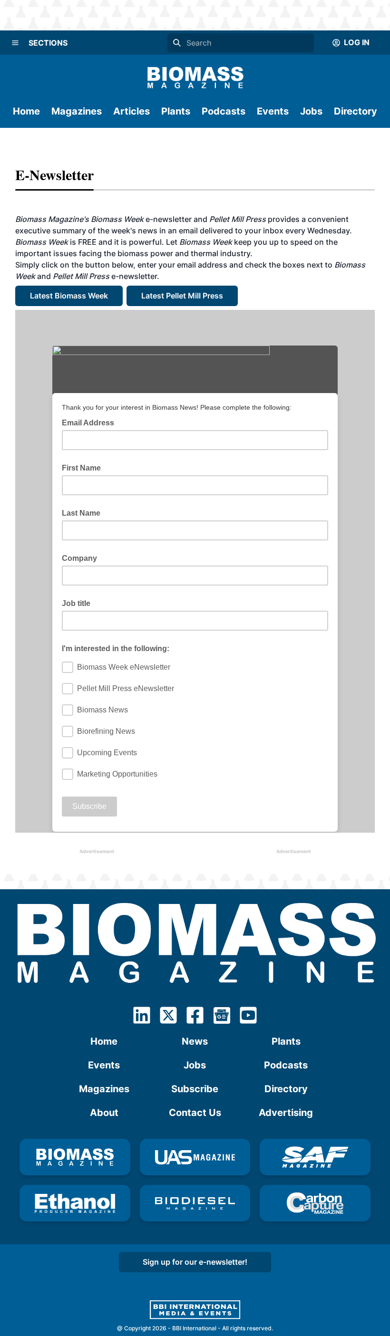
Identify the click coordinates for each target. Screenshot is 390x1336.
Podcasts (223, 111)
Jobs (311, 111)
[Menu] (15, 42)
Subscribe (194, 1089)
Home (26, 111)
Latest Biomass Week (69, 295)
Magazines (76, 111)
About (104, 1112)
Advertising (286, 1112)
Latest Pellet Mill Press (182, 295)
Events (273, 111)
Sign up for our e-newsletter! (195, 1262)
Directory (355, 111)
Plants (175, 111)
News (195, 1041)
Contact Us (195, 1112)
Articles (131, 111)
